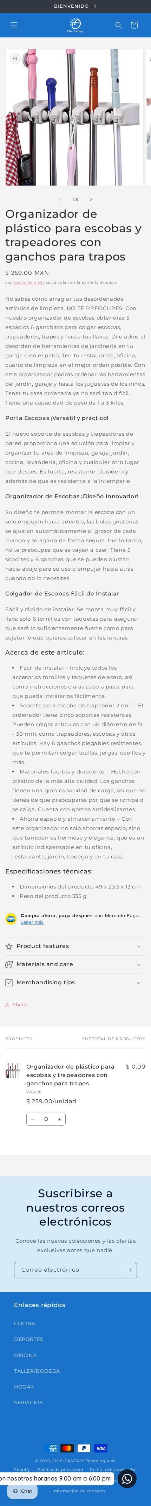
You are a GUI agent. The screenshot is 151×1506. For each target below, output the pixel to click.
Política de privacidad (60, 1469)
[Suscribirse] (129, 1270)
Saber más (32, 922)
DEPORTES (29, 1339)
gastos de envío (29, 282)
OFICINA (25, 1355)
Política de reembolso (113, 1469)
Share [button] (19, 1004)
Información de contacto (79, 1491)
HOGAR (24, 1387)
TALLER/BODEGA (37, 1371)
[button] (14, 25)
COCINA (24, 1323)
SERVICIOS (28, 1402)
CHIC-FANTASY (68, 1460)
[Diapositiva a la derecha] (91, 199)
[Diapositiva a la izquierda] (60, 199)
